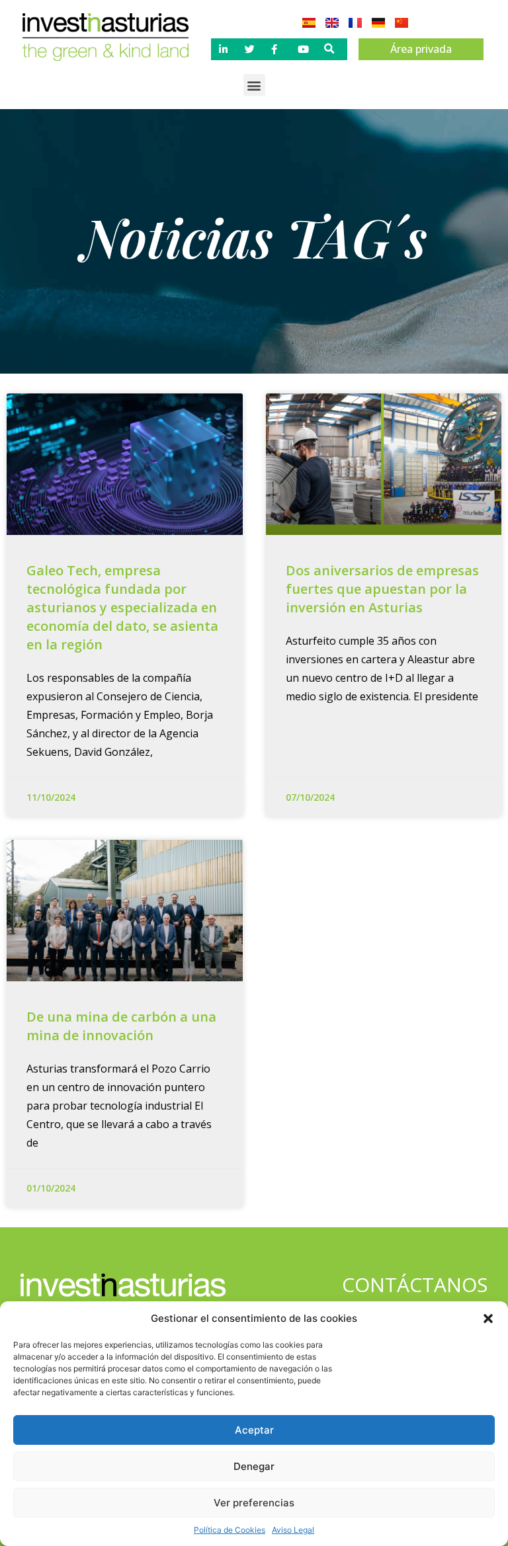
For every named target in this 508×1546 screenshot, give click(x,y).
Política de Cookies (229, 1530)
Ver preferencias (254, 1502)
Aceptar (254, 1430)
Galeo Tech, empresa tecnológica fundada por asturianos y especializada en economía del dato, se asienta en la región (122, 607)
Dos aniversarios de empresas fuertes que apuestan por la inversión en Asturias (382, 588)
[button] (488, 1318)
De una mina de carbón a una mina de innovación (121, 1026)
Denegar (254, 1466)
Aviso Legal (293, 1530)
